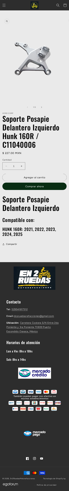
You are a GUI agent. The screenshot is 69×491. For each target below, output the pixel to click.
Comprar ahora (34, 186)
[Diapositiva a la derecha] (41, 107)
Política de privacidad (46, 485)
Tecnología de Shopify (53, 479)
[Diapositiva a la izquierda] (27, 107)
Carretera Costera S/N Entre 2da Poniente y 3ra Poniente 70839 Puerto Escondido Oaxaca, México (32, 327)
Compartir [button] (11, 244)
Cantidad (7, 160)
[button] (4, 5)
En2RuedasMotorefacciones (22, 479)
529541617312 (20, 309)
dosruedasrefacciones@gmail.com (34, 316)
